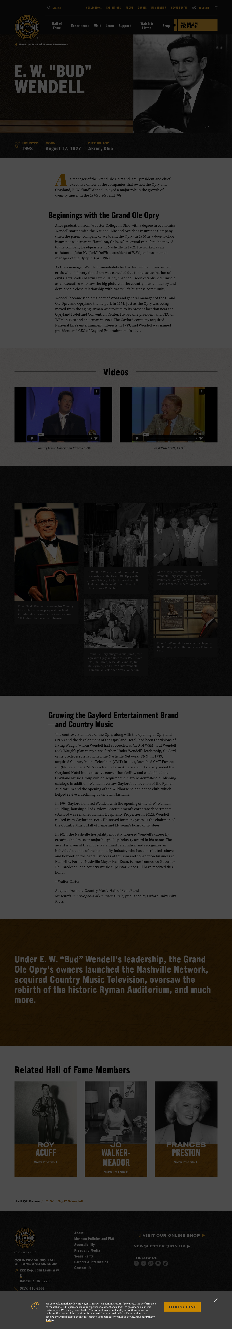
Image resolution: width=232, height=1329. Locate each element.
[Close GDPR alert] (216, 1300)
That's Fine (182, 1307)
